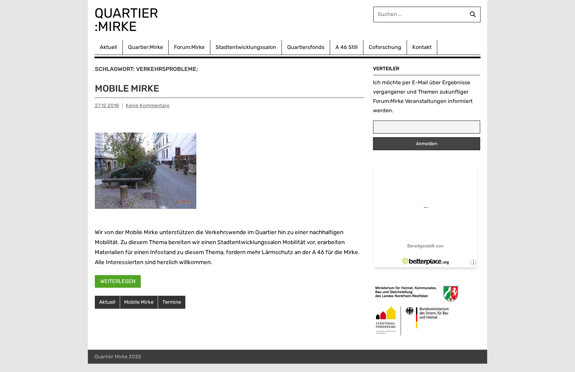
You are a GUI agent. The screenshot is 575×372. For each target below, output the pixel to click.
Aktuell (108, 47)
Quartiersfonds (305, 47)
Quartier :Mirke (128, 19)
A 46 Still (346, 47)
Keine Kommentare (147, 106)
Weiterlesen (117, 281)
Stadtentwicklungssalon (246, 47)
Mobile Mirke (127, 88)
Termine (171, 302)
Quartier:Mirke (145, 47)
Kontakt (422, 47)
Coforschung (385, 47)
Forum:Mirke (189, 47)
